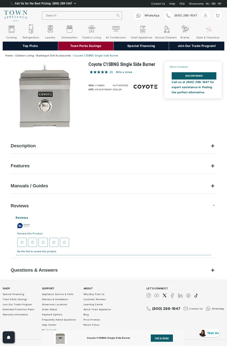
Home (9, 55)
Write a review (124, 72)
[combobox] (78, 15)
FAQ (182, 3)
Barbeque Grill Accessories (54, 55)
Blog (86, 314)
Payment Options (52, 314)
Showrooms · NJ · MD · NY (205, 3)
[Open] (9, 337)
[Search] (118, 15)
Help (172, 3)
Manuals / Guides (29, 185)
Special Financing (13, 294)
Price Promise (92, 319)
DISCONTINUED (194, 76)
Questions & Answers (34, 270)
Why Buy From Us (94, 294)
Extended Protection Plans (18, 309)
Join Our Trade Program (17, 304)
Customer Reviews (95, 299)
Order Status (49, 309)
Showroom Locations (54, 304)
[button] (218, 15)
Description (23, 145)
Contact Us (158, 3)
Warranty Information (15, 314)
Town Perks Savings (15, 299)
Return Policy (91, 324)
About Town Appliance (97, 309)
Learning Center (93, 304)
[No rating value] (100, 72)
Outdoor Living (24, 55)
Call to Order (162, 338)
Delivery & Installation (55, 299)
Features (20, 165)
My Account (49, 329)
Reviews (20, 205)
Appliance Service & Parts (58, 294)
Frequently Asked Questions (59, 319)
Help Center (49, 324)
